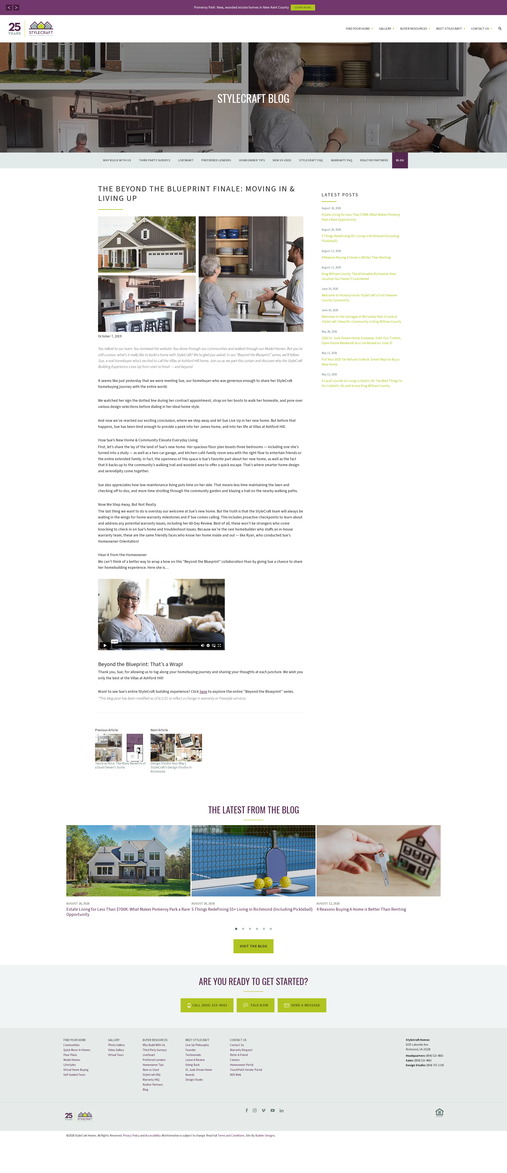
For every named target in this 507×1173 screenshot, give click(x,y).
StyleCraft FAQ (311, 160)
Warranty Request (241, 1050)
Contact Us (238, 1040)
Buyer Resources (155, 1040)
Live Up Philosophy (197, 1045)
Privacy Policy (131, 1136)
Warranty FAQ (341, 160)
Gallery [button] (385, 29)
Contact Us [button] (480, 29)
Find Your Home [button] (358, 29)
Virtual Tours (116, 1055)
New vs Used (282, 160)
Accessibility (152, 1136)
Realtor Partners (374, 160)
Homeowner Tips (252, 160)
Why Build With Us (117, 160)
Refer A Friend (239, 1055)
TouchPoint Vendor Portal (246, 1070)
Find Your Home (74, 1040)
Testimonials (193, 1055)
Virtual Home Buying (76, 1070)
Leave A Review (195, 1060)
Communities (71, 1045)
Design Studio (194, 1080)
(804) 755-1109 (435, 1065)
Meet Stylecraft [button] (449, 29)
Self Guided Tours (74, 1075)
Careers (235, 1060)
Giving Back (192, 1065)
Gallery (113, 1040)
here (203, 691)
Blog (400, 160)
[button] (9, 7)
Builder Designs (265, 1136)
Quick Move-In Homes (76, 1050)
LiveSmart (186, 160)
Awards (189, 1075)
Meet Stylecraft (197, 1040)
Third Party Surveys (154, 160)
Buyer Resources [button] (413, 29)
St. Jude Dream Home (198, 1070)
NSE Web (235, 1075)
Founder (190, 1050)
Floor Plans (70, 1055)
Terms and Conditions (231, 1136)
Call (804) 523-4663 (209, 1005)
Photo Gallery (116, 1045)
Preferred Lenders (216, 160)
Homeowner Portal (241, 1065)
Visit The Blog (253, 946)
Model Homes (71, 1060)
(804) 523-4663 (434, 1056)
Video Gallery (116, 1050)
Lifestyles (69, 1065)
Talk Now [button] (259, 1005)
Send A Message (305, 1005)
